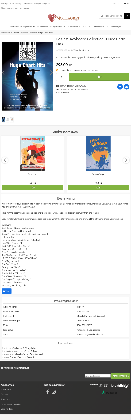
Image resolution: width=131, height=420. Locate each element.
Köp (99, 77)
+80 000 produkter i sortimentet (16, 8)
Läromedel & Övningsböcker (49, 26)
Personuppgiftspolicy (11, 403)
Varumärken (7, 408)
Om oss (4, 394)
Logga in (115, 3)
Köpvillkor (5, 399)
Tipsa (7, 291)
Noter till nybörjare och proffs (38, 3)
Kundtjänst (6, 389)
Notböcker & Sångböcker (21, 26)
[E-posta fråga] (126, 87)
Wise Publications (82, 50)
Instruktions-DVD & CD (77, 26)
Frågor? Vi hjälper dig (12, 3)
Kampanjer (116, 26)
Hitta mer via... (99, 26)
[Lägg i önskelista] (120, 87)
